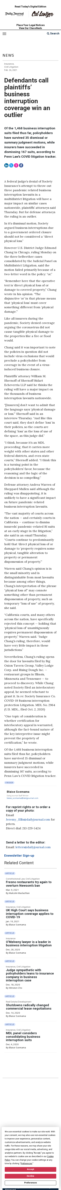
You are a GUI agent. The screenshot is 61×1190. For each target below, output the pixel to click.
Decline (30, 1176)
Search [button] (54, 33)
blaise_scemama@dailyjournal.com (22, 798)
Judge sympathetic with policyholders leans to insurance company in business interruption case (30, 975)
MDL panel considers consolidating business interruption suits (23, 1036)
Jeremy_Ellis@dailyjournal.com (28, 819)
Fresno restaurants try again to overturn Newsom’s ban (29, 883)
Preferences (30, 1183)
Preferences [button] (26, 1163)
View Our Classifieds (30, 28)
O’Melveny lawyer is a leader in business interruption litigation (29, 943)
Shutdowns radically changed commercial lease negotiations (28, 1007)
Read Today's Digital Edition (30, 6)
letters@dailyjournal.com (33, 847)
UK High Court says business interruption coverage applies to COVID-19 (29, 913)
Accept (30, 1169)
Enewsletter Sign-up (19, 855)
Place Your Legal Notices (30, 25)
